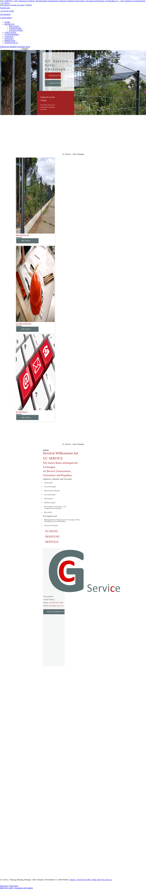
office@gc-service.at (56, 606)
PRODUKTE (10, 24)
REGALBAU (14, 26)
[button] (55, 103)
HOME (7, 22)
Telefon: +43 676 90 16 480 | (80, 880)
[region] (73, 134)
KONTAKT (9, 39)
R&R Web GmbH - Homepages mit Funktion (16, 888)
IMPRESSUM (10, 41)
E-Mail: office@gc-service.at (101, 880)
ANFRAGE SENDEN (8, 47)
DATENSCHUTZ (11, 43)
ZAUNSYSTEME (16, 30)
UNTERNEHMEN (12, 34)
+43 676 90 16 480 (56, 603)
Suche (28, 47)
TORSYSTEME (15, 28)
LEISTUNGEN (10, 32)
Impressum (4, 886)
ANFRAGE (9, 37)
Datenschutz (13, 886)
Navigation (21, 47)
